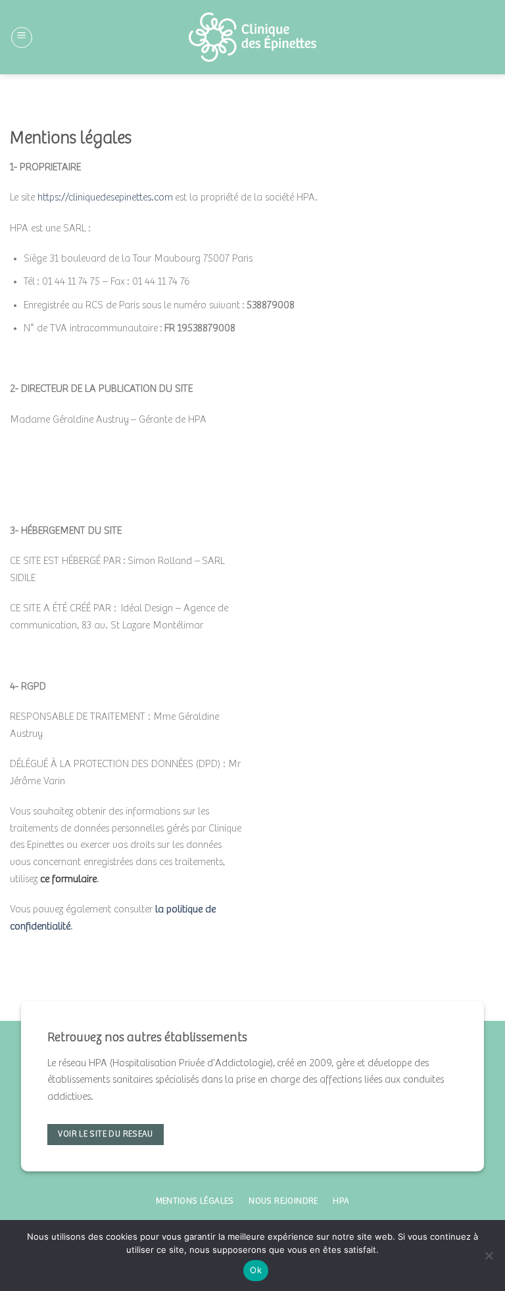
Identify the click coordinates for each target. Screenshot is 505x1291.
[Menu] (21, 37)
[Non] (488, 1259)
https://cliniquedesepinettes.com (105, 197)
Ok (256, 1270)
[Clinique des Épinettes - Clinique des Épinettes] (252, 37)
